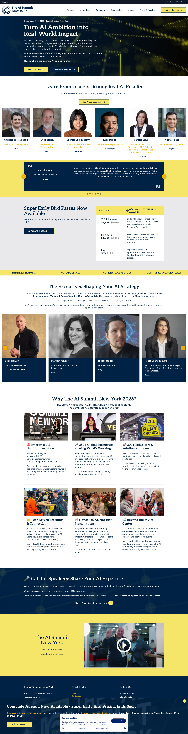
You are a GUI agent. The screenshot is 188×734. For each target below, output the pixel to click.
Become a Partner (62, 69)
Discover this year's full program (24, 713)
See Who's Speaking (92, 102)
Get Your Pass (34, 69)
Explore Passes (171, 10)
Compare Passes (37, 230)
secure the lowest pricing (97, 713)
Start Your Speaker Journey (91, 603)
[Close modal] (184, 701)
